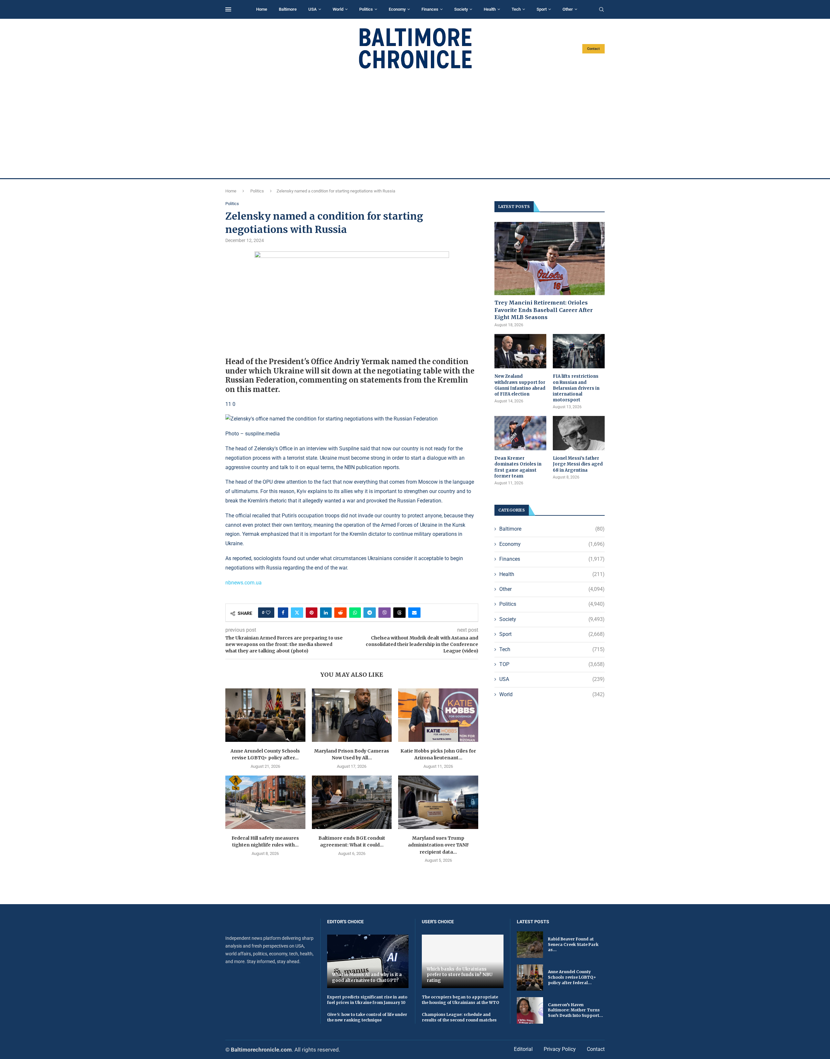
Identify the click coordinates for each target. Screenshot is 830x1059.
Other (568, 9)
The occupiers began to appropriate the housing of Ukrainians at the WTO (460, 1000)
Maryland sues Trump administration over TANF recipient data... (438, 845)
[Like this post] (268, 612)
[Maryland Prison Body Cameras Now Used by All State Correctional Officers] (352, 715)
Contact (593, 49)
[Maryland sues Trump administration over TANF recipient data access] (438, 802)
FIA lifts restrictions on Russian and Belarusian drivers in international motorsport (576, 388)
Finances (429, 9)
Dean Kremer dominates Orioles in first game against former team (517, 467)
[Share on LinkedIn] (326, 612)
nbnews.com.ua (243, 583)
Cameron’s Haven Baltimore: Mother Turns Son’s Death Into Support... (575, 1010)
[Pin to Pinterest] (311, 612)
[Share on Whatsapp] (355, 612)
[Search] (601, 9)
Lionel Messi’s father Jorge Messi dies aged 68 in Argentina (578, 464)
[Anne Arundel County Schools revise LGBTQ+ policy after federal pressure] (265, 715)
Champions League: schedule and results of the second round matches (459, 1017)
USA (312, 9)
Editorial (523, 1049)
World (338, 9)
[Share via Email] (414, 612)
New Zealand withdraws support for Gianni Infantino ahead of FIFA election (519, 385)
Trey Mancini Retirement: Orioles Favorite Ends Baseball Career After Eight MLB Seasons (543, 309)
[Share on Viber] (384, 612)
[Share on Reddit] (340, 612)
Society (461, 9)
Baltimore (288, 9)
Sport (542, 9)
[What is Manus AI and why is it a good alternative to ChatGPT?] (368, 961)
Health (490, 9)
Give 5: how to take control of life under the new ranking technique (367, 1017)
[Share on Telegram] (369, 612)
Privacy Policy (560, 1049)
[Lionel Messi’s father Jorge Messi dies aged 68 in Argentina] (579, 433)
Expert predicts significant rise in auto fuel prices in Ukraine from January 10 (367, 1000)
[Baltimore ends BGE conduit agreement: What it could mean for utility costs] (352, 802)
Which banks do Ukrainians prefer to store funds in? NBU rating (459, 974)
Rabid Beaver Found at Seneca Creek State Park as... (573, 944)
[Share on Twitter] (297, 612)
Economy (397, 9)
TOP (552, 664)
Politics (366, 9)
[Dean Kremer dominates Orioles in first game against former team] (520, 433)
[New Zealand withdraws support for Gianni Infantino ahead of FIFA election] (520, 351)
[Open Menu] (228, 9)
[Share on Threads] (399, 612)
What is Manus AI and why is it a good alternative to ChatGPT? (367, 977)
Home (261, 9)
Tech (516, 9)
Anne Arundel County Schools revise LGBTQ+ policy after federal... (572, 977)
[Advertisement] (415, 123)
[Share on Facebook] (283, 612)
